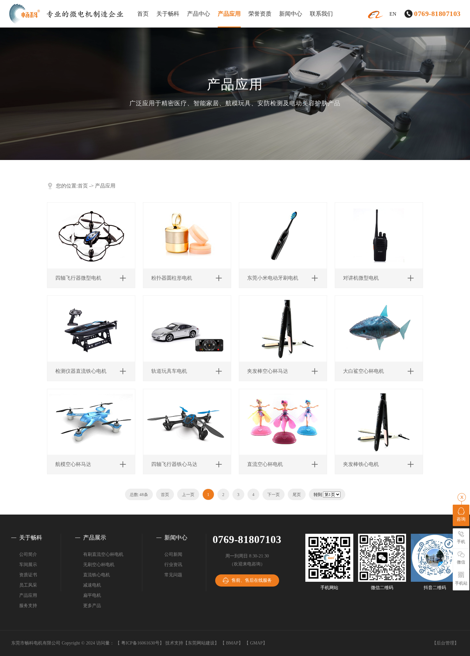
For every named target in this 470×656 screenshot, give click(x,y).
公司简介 (28, 554)
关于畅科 (167, 14)
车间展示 (28, 564)
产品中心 (198, 14)
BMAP (232, 643)
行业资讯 (173, 564)
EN (392, 14)
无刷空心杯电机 (98, 564)
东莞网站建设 (201, 643)
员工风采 (28, 585)
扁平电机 (92, 595)
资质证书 (28, 574)
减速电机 (92, 585)
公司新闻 (173, 554)
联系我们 (321, 14)
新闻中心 (290, 14)
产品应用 (229, 14)
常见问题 (173, 574)
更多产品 (92, 605)
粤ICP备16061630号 (140, 643)
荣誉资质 (259, 14)
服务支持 (28, 605)
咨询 (461, 519)
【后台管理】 (445, 643)
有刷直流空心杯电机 (103, 554)
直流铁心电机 (96, 574)
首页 (143, 14)
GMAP (256, 643)
